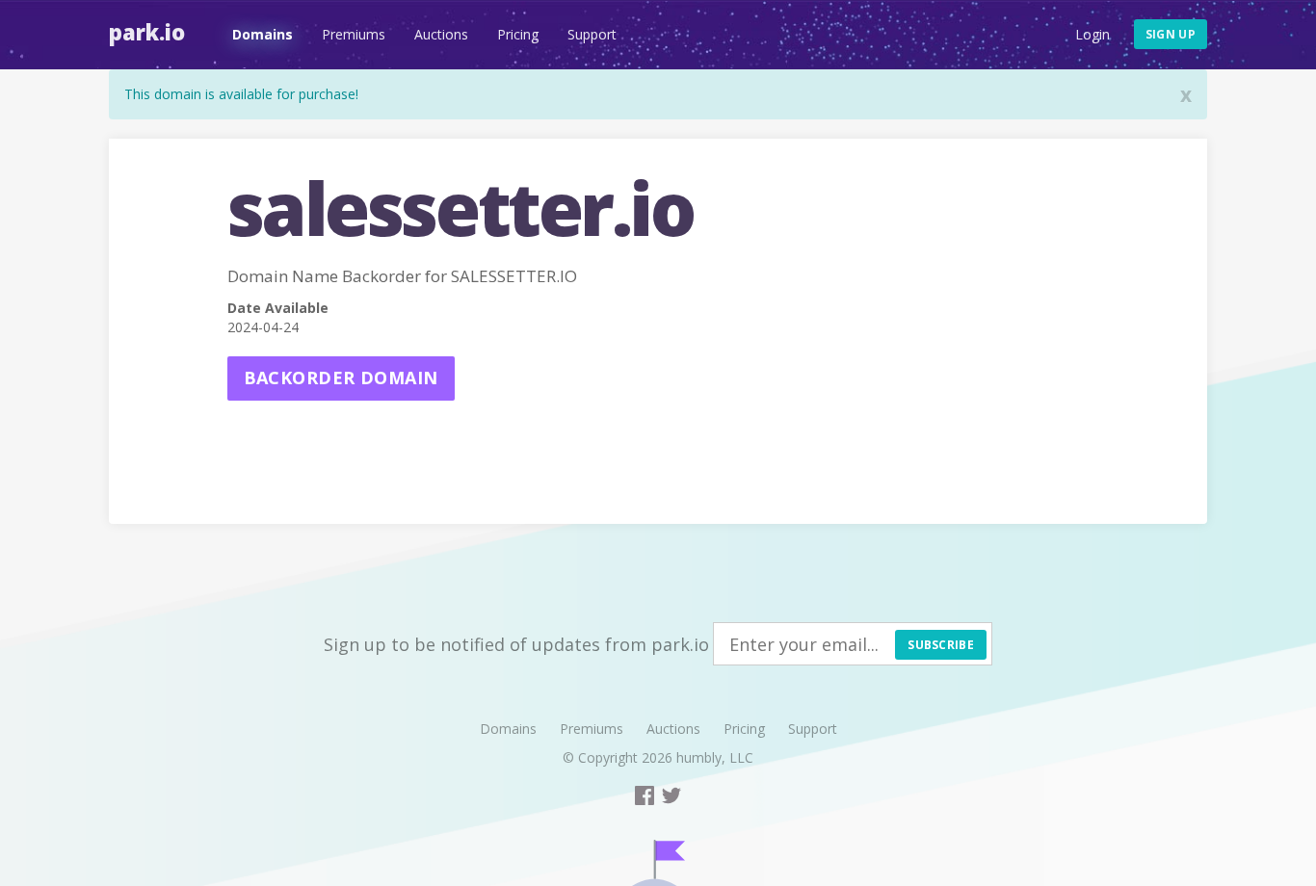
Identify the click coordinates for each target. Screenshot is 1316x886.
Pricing (518, 34)
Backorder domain (341, 377)
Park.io (147, 31)
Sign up (1170, 34)
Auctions (441, 34)
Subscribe (941, 645)
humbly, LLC (714, 757)
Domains (262, 34)
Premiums (353, 34)
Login (1092, 34)
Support (592, 34)
